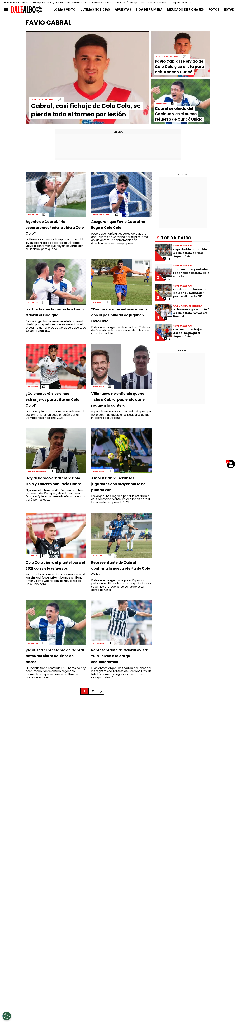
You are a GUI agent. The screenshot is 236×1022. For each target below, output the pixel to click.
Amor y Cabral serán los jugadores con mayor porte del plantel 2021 (119, 484)
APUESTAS (123, 9)
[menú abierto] (6, 9)
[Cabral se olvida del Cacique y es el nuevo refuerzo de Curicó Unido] (180, 101)
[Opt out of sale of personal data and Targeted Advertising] (6, 1016)
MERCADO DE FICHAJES (185, 9)
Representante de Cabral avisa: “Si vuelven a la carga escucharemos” (119, 656)
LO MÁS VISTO (64, 9)
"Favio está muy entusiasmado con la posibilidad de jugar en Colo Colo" (119, 315)
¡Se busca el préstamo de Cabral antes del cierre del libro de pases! (55, 656)
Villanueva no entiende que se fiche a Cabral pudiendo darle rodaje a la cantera (118, 399)
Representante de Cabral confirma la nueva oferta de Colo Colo (120, 568)
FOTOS (214, 9)
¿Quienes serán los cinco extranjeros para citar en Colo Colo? (52, 399)
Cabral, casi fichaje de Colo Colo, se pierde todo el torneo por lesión (86, 110)
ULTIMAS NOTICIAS (95, 9)
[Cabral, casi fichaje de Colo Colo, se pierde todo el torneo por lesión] (87, 77)
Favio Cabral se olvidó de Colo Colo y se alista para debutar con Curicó (179, 67)
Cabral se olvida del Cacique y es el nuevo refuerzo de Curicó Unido (178, 114)
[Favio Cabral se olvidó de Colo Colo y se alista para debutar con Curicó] (180, 54)
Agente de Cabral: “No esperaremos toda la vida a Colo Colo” (55, 227)
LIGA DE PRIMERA (149, 9)
